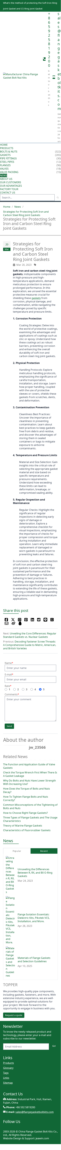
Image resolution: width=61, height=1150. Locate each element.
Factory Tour (9, 189)
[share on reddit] (38, 620)
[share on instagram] (19, 620)
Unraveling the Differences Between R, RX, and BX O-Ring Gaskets (35, 873)
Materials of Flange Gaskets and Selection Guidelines (34, 959)
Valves (4, 168)
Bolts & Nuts (8, 151)
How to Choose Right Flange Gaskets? (25, 813)
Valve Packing (9, 172)
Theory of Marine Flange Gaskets (22, 825)
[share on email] (6, 623)
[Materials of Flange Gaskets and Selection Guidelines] (10, 962)
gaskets (36, 298)
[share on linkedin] (32, 620)
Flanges (5, 165)
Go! (54, 1045)
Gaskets (5, 155)
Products (6, 148)
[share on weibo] (13, 623)
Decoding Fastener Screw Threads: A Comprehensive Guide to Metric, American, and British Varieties (29, 645)
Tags (6, 1073)
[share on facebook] (6, 620)
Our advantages (11, 185)
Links (6, 1077)
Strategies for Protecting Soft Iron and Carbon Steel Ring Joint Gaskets (26, 213)
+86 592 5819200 (49, 39)
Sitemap (8, 1082)
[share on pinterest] (26, 620)
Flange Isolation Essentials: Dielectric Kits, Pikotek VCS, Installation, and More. (34, 918)
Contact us (7, 192)
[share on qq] (20, 623)
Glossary (8, 1068)
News (3, 175)
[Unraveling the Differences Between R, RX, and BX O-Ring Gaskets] (10, 875)
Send (9, 726)
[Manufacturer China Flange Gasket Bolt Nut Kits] (22, 77)
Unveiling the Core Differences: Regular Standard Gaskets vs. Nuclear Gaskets (29, 635)
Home (4, 144)
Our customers (10, 182)
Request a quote (13, 1015)
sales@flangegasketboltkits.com (59, 61)
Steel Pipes (7, 162)
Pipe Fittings (8, 158)
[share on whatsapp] (52, 620)
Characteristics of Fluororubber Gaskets (27, 830)
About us (6, 179)
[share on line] (45, 620)
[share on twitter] (13, 620)
